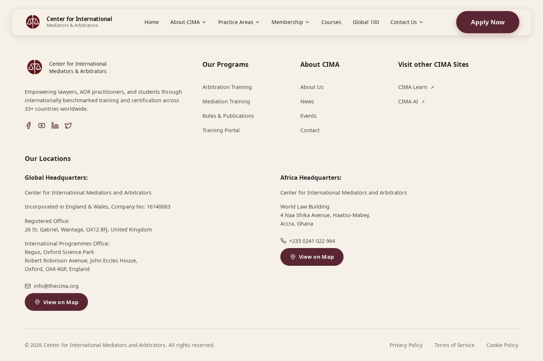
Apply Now (488, 22)
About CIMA (185, 21)
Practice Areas (235, 21)
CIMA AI (411, 101)
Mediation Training (226, 101)
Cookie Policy (502, 344)
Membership (287, 21)
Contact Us (403, 21)
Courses (331, 21)
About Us (312, 86)
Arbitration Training (227, 86)
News (307, 101)
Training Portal (221, 130)
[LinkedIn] (55, 125)
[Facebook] (28, 125)
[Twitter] (68, 125)
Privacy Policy (406, 344)
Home (151, 21)
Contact (310, 130)
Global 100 (366, 21)
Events (308, 115)
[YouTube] (41, 125)
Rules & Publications (228, 115)
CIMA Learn (416, 86)
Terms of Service (454, 344)
